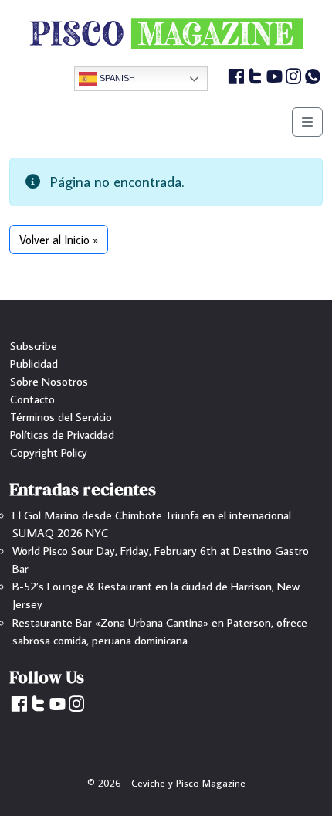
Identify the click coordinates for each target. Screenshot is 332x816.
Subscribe (33, 345)
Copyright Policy (48, 452)
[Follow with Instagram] (293, 79)
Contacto (32, 398)
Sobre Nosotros (49, 381)
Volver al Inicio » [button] (58, 239)
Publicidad (34, 363)
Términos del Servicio (61, 416)
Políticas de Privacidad (62, 434)
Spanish (116, 78)
